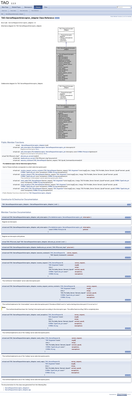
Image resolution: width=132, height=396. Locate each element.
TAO (2, 14)
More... (38, 149)
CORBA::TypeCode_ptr (28, 172)
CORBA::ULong (52, 172)
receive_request (26, 174)
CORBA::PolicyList (83, 152)
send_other (24, 188)
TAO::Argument (73, 170)
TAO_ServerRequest (40, 160)
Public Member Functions (116, 16)
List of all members (127, 16)
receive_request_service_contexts (32, 170)
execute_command (27, 160)
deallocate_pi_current (28, 158)
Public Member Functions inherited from (27, 193)
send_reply (24, 180)
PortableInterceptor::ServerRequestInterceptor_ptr (49, 147)
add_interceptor (26, 147)
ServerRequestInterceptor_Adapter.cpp (18, 390)
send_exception (26, 184)
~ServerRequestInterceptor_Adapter (33, 145)
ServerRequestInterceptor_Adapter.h (17, 388)
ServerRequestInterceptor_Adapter (14, 14)
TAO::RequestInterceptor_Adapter (40, 193)
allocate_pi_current (27, 156)
